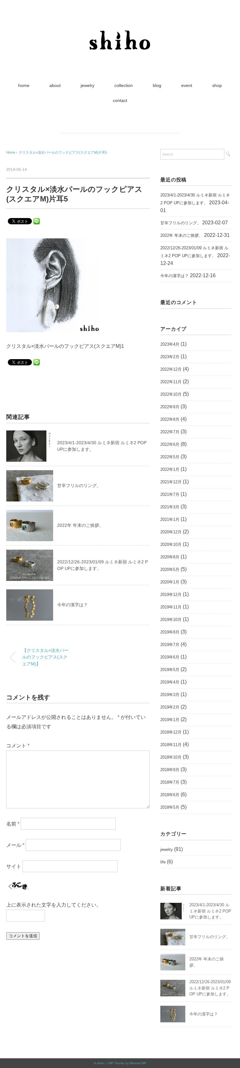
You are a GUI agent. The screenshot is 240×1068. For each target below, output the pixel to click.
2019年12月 (171, 594)
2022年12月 (171, 369)
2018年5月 (169, 807)
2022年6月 (169, 444)
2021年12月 (171, 482)
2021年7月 (169, 494)
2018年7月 (169, 782)
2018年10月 (171, 757)
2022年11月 (171, 381)
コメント (17, 745)
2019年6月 (169, 657)
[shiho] (120, 26)
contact (120, 100)
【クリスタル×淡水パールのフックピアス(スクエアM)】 (45, 657)
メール (15, 844)
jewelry (87, 85)
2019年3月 (169, 694)
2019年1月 (169, 719)
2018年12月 (171, 732)
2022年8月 (169, 419)
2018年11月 (171, 744)
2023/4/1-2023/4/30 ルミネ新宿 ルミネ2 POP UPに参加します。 (195, 199)
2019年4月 (169, 682)
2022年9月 (169, 406)
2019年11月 (171, 607)
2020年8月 (169, 557)
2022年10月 (171, 394)
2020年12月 (171, 532)
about (55, 85)
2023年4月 (169, 344)
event (186, 85)
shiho (101, 1063)
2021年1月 (169, 519)
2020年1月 (169, 582)
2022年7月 (169, 432)
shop (217, 85)
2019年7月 (169, 644)
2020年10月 (171, 544)
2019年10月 (171, 619)
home (23, 85)
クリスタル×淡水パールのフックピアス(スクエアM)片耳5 (63, 152)
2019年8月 (169, 632)
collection (123, 85)
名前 (12, 823)
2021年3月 (169, 507)
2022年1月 (169, 469)
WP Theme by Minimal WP (127, 1063)
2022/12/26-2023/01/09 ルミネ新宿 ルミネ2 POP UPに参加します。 (194, 252)
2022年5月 (169, 457)
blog (157, 85)
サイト (13, 866)
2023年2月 (169, 356)
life (163, 862)
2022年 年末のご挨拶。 (80, 525)
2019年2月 (169, 707)
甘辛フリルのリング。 (79, 485)
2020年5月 (169, 569)
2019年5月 (169, 669)
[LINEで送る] (36, 220)
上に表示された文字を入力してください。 (53, 905)
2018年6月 (169, 794)
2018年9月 (169, 769)
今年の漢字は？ (72, 604)
